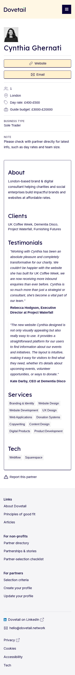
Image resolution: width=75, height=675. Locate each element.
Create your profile (18, 588)
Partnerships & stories (20, 551)
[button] (66, 9)
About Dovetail (15, 506)
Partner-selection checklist (24, 559)
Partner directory (16, 543)
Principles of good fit (19, 514)
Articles (9, 522)
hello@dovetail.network (27, 628)
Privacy (9, 640)
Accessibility (13, 657)
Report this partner (23, 477)
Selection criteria (16, 580)
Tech (7, 665)
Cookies (10, 648)
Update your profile (18, 596)
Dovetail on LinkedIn (23, 619)
